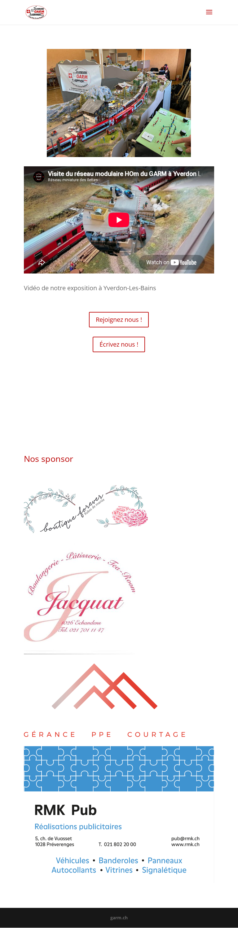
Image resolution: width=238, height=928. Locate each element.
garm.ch (119, 918)
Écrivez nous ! (118, 344)
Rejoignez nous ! (119, 319)
